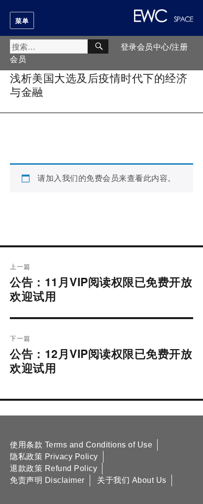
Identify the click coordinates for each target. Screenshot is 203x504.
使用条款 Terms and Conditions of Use (81, 445)
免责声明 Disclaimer (47, 480)
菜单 (22, 20)
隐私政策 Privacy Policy (54, 456)
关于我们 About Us (132, 480)
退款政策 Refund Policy (53, 468)
